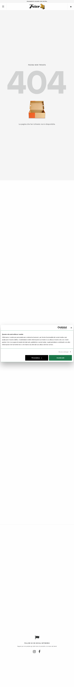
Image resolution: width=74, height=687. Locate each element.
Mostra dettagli (63, 352)
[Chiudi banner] (71, 327)
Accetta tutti (60, 358)
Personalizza (36, 358)
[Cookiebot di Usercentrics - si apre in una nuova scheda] (59, 327)
